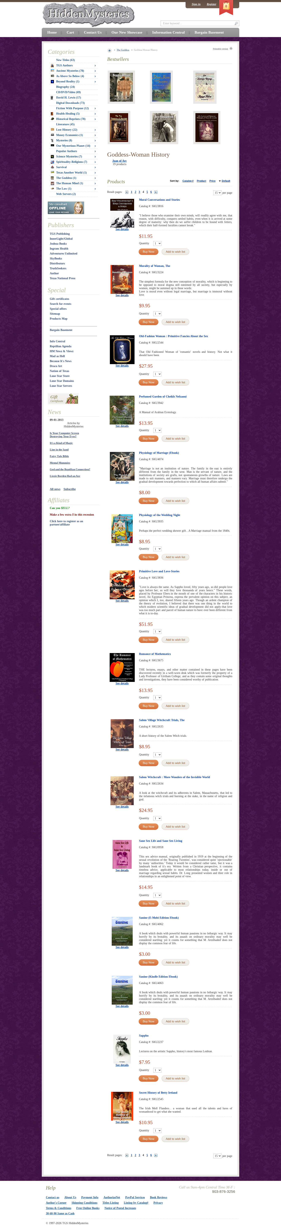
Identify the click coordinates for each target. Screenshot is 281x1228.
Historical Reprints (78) (71, 119)
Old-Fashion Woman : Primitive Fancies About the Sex (173, 336)
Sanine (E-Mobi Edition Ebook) (159, 917)
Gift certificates (59, 298)
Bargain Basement (61, 330)
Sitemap (55, 313)
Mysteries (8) (64, 140)
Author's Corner (56, 1202)
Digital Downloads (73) (70, 102)
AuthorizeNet (111, 1197)
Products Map (58, 318)
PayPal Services (135, 1197)
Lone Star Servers (61, 385)
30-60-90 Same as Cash (60, 1213)
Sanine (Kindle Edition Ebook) (158, 976)
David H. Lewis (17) (68, 97)
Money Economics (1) (69, 135)
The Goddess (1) (66, 177)
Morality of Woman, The (154, 265)
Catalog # (188, 180)
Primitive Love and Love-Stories (159, 571)
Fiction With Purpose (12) (72, 108)
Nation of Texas (59, 371)
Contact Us (93, 32)
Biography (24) (65, 86)
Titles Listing (110, 1202)
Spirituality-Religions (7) (71, 161)
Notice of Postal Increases (120, 1208)
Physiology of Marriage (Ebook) (159, 452)
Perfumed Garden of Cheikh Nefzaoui (163, 396)
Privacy (158, 1202)
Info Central (57, 341)
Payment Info (89, 1197)
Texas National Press (62, 278)
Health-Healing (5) (68, 113)
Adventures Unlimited (63, 253)
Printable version (220, 49)
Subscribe (70, 489)
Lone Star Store (60, 376)
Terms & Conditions (58, 1208)
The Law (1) (63, 188)
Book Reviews (158, 1197)
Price (212, 180)
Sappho (144, 1035)
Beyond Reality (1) (67, 81)
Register (211, 4)
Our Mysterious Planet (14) (73, 145)
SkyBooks (56, 258)
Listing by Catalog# (136, 1202)
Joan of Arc (119, 160)
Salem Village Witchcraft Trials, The (162, 720)
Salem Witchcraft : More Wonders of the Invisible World (174, 777)
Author (54, 273)
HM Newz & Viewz (61, 351)
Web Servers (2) (66, 194)
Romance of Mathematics (155, 654)
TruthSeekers (58, 268)
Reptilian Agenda (60, 346)
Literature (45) (65, 124)
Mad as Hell (57, 356)
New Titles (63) (65, 60)
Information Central (168, 32)
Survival (61, 167)
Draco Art (56, 366)
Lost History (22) (66, 129)
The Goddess (123, 50)
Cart (70, 32)
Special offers (58, 308)
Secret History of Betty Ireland (158, 1092)
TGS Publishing (60, 233)
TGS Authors (64, 65)
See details (122, 229)
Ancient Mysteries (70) (70, 70)
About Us (70, 1197)
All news (55, 489)
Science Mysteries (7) (69, 156)
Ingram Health (59, 248)
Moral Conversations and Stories (159, 199)
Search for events (60, 303)
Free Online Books (87, 1208)
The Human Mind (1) (69, 183)
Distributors (57, 263)
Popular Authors (66, 151)
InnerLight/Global (61, 238)
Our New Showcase (126, 32)
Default (226, 180)
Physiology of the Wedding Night (159, 515)
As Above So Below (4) (70, 76)
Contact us (52, 1197)
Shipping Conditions (84, 1202)
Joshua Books (58, 243)
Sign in (196, 4)
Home (52, 32)
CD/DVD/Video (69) (68, 92)
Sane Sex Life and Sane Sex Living (160, 840)
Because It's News (60, 361)
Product (201, 180)
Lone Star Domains (62, 380)
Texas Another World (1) (71, 172)
